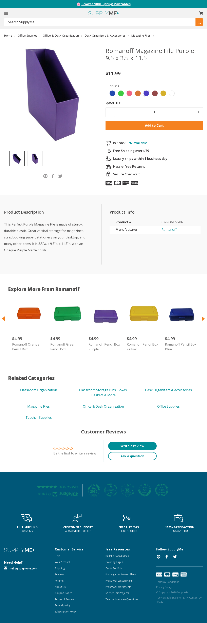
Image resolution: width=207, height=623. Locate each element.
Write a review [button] (132, 446)
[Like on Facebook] (52, 175)
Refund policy (62, 605)
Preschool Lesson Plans (119, 580)
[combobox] (100, 22)
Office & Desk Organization (61, 35)
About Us (60, 587)
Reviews (59, 574)
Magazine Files (141, 35)
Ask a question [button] (132, 456)
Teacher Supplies (38, 417)
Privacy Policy (164, 587)
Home (8, 35)
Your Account (62, 562)
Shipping (60, 568)
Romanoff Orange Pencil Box (25, 346)
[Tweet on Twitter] (60, 175)
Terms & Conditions (167, 582)
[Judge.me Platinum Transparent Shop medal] (110, 490)
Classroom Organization (38, 390)
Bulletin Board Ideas (117, 556)
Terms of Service (64, 599)
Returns (59, 580)
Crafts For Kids (114, 568)
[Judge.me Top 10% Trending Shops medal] (161, 490)
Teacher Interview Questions (122, 599)
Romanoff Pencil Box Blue (180, 346)
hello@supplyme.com (23, 568)
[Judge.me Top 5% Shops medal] (144, 490)
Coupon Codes (63, 593)
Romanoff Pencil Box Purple (104, 346)
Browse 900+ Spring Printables (106, 4)
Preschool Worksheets (118, 587)
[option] (17, 158)
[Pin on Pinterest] (45, 175)
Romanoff (169, 229)
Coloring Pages (114, 562)
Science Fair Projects (117, 593)
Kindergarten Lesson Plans (121, 574)
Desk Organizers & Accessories (105, 35)
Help (57, 556)
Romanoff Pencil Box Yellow (142, 346)
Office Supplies (27, 35)
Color (114, 86)
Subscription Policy (65, 611)
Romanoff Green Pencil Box (62, 346)
